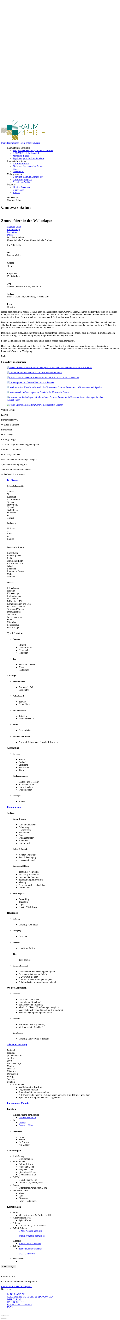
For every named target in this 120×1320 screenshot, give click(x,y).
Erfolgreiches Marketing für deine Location (33, 150)
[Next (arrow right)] (5, 1318)
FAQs (15, 169)
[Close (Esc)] (2, 1315)
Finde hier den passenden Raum (27, 166)
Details (10, 234)
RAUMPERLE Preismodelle (26, 153)
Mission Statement (21, 187)
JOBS (10, 1307)
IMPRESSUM (14, 1299)
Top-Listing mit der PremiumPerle (28, 158)
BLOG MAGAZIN (16, 1294)
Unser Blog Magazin (22, 179)
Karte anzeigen (8, 1266)
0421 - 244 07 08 (27, 1253)
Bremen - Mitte (26, 1125)
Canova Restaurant (27, 1117)
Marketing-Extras (21, 155)
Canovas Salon (14, 227)
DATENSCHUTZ (15, 1302)
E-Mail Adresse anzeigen (30, 1231)
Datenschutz (18, 171)
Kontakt (16, 192)
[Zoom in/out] (8, 1315)
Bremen (22, 1122)
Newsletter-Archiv (21, 182)
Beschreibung (13, 229)
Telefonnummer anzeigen (30, 1248)
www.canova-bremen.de (30, 1243)
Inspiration (12, 232)
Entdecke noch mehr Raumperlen (16, 1286)
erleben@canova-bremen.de (32, 1236)
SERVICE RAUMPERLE (19, 1304)
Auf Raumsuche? (21, 163)
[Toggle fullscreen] (5, 1315)
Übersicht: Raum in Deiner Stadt (28, 177)
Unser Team (18, 190)
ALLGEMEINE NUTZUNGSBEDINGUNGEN (30, 1296)
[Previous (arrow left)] (2, 1318)
